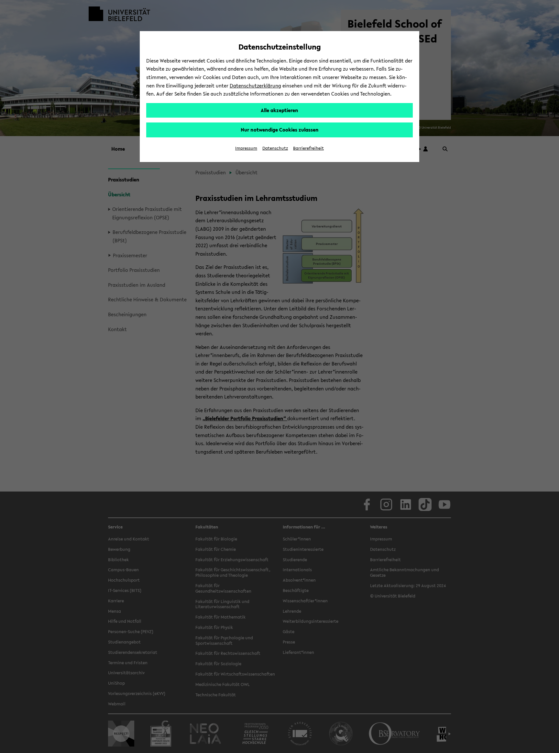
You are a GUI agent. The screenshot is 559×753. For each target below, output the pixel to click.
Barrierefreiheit (308, 148)
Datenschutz (275, 148)
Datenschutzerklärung (255, 85)
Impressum (246, 148)
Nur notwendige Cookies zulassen (280, 129)
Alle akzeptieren (279, 110)
